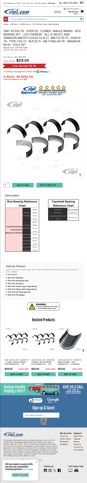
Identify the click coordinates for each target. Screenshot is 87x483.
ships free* (24, 369)
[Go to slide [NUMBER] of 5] (4, 350)
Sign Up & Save (40, 3)
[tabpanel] (17, 352)
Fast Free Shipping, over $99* (16, 79)
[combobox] (45, 19)
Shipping (77, 439)
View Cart (64, 436)
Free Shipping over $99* (12, 3)
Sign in (75, 14)
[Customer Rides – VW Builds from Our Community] (76, 470)
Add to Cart (17, 374)
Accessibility (78, 450)
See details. (28, 469)
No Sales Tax (28, 3)
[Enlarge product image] (80, 174)
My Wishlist (64, 441)
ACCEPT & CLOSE (20, 475)
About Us (77, 444)
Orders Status (65, 439)
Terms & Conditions (31, 454)
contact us (14, 272)
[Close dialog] (36, 461)
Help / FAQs (78, 436)
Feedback (64, 444)
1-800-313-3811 (70, 3)
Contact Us (78, 447)
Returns (77, 441)
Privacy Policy (18, 454)
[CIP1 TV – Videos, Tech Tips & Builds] (70, 470)
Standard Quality (72, 212)
